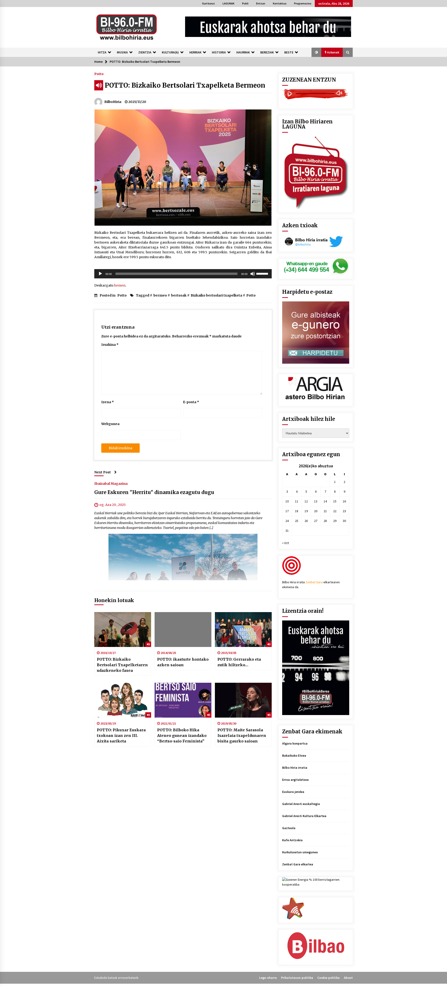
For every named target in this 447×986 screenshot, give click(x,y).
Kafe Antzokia (292, 840)
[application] (183, 273)
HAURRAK (243, 52)
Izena (107, 402)
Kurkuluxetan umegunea (300, 852)
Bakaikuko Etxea (294, 755)
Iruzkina (110, 345)
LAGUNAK (228, 3)
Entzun (260, 3)
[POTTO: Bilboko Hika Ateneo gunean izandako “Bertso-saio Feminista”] (183, 700)
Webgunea (110, 424)
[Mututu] (252, 273)
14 (325, 501)
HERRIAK (195, 52)
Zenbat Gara (314, 582)
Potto (99, 74)
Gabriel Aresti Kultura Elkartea (304, 816)
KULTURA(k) (170, 52)
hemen (119, 285)
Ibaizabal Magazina (111, 483)
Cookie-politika (328, 978)
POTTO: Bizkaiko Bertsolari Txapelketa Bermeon (185, 85)
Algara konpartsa (295, 743)
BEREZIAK (267, 52)
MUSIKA (122, 52)
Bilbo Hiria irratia (294, 767)
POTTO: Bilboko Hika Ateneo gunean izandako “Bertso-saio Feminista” (182, 735)
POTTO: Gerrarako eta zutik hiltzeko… (239, 662)
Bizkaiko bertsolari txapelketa (216, 295)
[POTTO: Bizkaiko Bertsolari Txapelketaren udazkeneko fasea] (122, 629)
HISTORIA (219, 52)
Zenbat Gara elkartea (297, 864)
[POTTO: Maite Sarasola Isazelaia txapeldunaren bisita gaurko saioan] (243, 700)
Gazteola (288, 828)
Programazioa (302, 3)
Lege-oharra (268, 978)
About (348, 978)
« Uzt (285, 543)
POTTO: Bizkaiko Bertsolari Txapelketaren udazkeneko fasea (122, 665)
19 (306, 511)
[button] (316, 52)
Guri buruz (208, 3)
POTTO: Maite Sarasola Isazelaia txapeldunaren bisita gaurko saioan (241, 735)
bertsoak (178, 295)
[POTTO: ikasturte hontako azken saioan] (183, 629)
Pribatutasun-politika (297, 978)
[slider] (262, 273)
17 (287, 511)
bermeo (160, 295)
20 (315, 511)
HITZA (102, 52)
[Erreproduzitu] (100, 273)
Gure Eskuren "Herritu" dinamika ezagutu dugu (154, 492)
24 (287, 521)
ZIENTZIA (144, 52)
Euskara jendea (293, 792)
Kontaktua (279, 3)
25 (296, 521)
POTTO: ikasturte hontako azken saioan (183, 662)
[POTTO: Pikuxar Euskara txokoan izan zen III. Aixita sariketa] (122, 700)
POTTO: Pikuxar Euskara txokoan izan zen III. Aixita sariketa (121, 735)
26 (306, 521)
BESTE (288, 52)
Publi (245, 3)
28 (325, 521)
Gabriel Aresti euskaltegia (301, 804)
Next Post (102, 472)
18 (296, 511)
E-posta (191, 402)
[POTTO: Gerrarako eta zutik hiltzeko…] (243, 629)
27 (315, 521)
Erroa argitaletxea (295, 780)
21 (325, 511)
